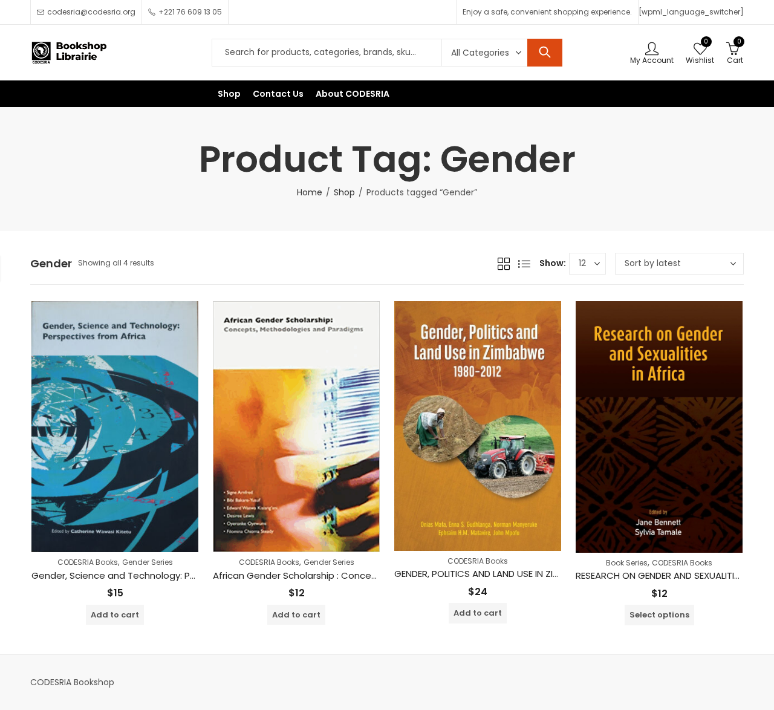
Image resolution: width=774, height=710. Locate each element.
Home (309, 192)
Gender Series (147, 562)
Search (544, 53)
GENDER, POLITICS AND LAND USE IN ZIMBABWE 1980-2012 (514, 573)
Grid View (504, 263)
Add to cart (115, 614)
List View (524, 263)
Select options (659, 614)
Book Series (627, 563)
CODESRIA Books (87, 562)
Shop (344, 192)
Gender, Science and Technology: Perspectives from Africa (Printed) (185, 575)
